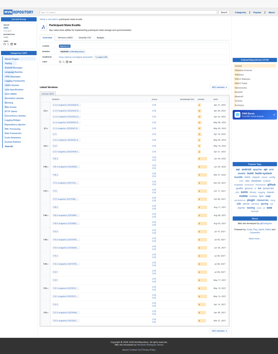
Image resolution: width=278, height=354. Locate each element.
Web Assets (11, 107)
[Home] (19, 14)
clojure (256, 177)
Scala (249, 229)
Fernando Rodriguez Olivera (150, 344)
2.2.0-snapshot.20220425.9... (66, 111)
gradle (240, 188)
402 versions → (219, 87)
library (253, 192)
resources (263, 200)
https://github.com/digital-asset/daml (76, 57)
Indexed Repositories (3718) (255, 60)
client (247, 177)
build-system (263, 173)
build (250, 173)
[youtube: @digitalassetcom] (15, 44)
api (266, 169)
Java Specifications (14, 89)
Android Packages (13, 67)
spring (265, 203)
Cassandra (255, 232)
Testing (8, 63)
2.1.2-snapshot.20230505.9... (66, 122)
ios (260, 188)
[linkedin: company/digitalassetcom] (11, 44)
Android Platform (13, 142)
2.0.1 (55, 146)
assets (242, 173)
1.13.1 (55, 280)
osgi (268, 196)
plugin (251, 200)
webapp (255, 211)
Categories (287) (18, 53)
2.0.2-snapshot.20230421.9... (66, 140)
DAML (6, 28)
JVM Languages (13, 76)
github (271, 184)
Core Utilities (11, 94)
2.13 (154, 105)
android (247, 169)
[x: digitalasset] (8, 44)
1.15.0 (55, 231)
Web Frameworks (13, 133)
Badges (100, 37)
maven (270, 192)
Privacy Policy (149, 350)
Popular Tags (254, 164)
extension (249, 184)
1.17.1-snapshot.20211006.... (65, 199)
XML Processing (12, 129)
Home (42, 19)
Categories (240, 12)
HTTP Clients (11, 111)
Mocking (9, 102)
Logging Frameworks (15, 81)
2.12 (154, 160)
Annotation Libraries (14, 98)
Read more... (255, 238)
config (272, 177)
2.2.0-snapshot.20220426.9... (66, 105)
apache (258, 169)
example (239, 184)
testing (251, 207)
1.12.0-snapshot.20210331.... (65, 320)
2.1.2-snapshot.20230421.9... (66, 128)
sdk (239, 203)
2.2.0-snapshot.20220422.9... (66, 116)
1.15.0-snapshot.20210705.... (66, 239)
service (256, 203)
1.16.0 (55, 207)
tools (259, 208)
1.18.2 (55, 175)
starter (242, 207)
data (247, 180)
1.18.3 (55, 158)
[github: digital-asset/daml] (4, 44)
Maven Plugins (12, 59)
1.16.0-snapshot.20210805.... (66, 215)
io (256, 188)
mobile (243, 195)
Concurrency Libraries (15, 115)
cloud (264, 177)
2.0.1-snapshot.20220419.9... (66, 151)
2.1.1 (54, 134)
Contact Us (135, 350)
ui (264, 207)
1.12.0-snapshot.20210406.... (66, 312)
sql (271, 204)
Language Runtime (14, 72)
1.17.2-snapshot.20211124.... (65, 183)
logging (262, 192)
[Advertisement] (139, 3)
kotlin (245, 192)
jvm (238, 192)
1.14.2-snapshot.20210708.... (66, 264)
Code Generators (13, 137)
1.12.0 (55, 304)
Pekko (268, 229)
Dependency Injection (15, 124)
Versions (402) (65, 37)
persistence (240, 200)
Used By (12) (85, 37)
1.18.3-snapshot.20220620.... (66, 166)
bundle (238, 177)
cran (241, 181)
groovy (249, 188)
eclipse (267, 180)
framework (261, 184)
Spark (261, 229)
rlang (272, 200)
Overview (47, 37)
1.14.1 (55, 272)
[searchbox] (128, 12)
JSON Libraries (12, 85)
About (272, 12)
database (256, 180)
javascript (268, 188)
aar (238, 169)
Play (255, 229)
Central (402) (47, 93)
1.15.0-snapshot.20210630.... (66, 248)
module (253, 196)
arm (271, 169)
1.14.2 (55, 256)
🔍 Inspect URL (101, 57)
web (269, 207)
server (246, 203)
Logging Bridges (13, 120)
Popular (257, 12)
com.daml (52, 19)
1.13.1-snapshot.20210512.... (65, 288)
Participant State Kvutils (65, 25)
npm (261, 196)
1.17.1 (55, 191)
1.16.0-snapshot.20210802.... (66, 223)
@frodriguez (266, 223)
